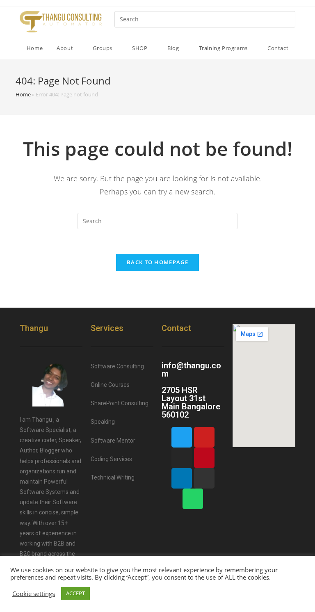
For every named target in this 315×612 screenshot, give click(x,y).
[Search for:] (204, 19)
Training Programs (224, 48)
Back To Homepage (157, 262)
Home (35, 48)
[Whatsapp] (193, 499)
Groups (103, 48)
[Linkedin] (181, 478)
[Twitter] (181, 437)
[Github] (204, 478)
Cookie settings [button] (33, 593)
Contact (277, 48)
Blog (173, 48)
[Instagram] (181, 458)
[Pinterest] (204, 458)
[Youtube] (204, 437)
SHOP (140, 48)
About (66, 48)
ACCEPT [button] (75, 593)
